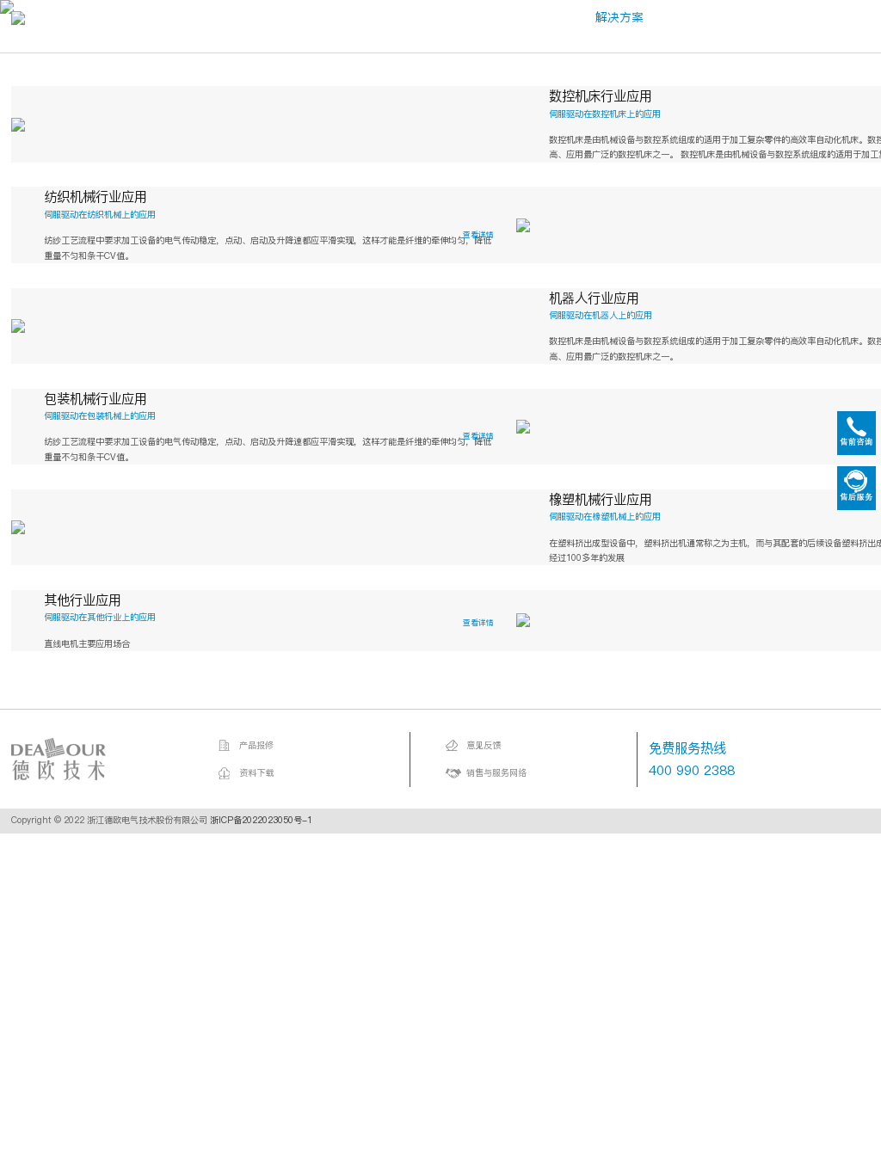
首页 (205, 17)
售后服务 (729, 17)
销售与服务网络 (496, 772)
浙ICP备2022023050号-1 (261, 820)
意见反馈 (483, 745)
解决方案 (619, 17)
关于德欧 (287, 17)
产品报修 (256, 745)
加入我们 (840, 17)
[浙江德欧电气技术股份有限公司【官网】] (97, 759)
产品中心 (398, 17)
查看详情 (478, 234)
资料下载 (256, 772)
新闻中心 (508, 17)
